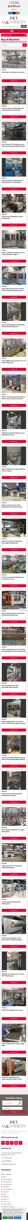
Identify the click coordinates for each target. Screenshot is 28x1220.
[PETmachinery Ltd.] (14, 1124)
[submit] (25, 45)
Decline (11, 1217)
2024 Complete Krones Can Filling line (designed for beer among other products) (14, 651)
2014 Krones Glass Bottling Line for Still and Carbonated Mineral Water (14, 758)
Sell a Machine (7, 1179)
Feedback (6, 1197)
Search (24, 26)
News (4, 1177)
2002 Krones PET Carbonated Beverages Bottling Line (12, 542)
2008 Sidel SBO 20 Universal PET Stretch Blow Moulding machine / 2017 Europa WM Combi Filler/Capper (13, 291)
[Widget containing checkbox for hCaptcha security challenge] (12, 1103)
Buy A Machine (7, 1174)
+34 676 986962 (15, 3)
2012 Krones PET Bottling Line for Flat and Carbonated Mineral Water (13, 145)
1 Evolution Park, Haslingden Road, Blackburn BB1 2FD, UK (11, 1154)
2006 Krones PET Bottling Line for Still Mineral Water (13, 434)
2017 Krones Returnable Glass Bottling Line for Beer (12, 794)
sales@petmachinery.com (8, 1164)
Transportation (7, 1182)
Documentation (7, 1184)
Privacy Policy (7, 1204)
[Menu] (12, 31)
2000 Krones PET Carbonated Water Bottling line (12, 866)
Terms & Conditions (9, 1206)
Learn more (17, 1217)
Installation (6, 1187)
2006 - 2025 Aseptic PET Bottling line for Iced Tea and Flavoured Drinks (13, 398)
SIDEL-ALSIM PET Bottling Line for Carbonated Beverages (13, 253)
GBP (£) (14, 9)
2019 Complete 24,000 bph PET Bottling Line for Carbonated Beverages (12, 182)
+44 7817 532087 (15, 1)
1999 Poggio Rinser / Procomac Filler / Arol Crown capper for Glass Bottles (13, 723)
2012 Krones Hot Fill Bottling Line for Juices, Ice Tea (13, 578)
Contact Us (14, 81)
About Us (6, 1199)
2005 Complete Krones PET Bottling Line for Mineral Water (12, 506)
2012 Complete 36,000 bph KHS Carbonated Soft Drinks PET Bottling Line (12, 110)
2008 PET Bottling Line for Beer (12, 1010)
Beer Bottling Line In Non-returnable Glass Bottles (10, 686)
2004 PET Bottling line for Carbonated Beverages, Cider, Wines (12, 1079)
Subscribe (14, 1112)
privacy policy (19, 1215)
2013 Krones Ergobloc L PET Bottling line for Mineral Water (12, 939)
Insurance (6, 1192)
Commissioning (7, 1189)
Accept (5, 1217)
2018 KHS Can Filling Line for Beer (13, 72)
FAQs (4, 1194)
